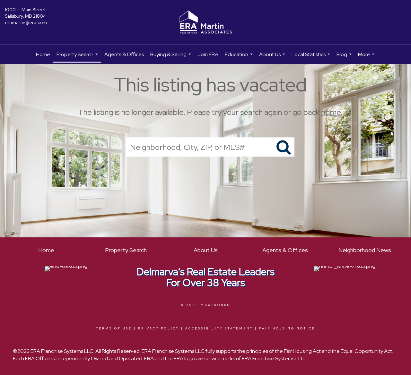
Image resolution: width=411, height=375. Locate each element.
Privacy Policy (158, 328)
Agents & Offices (124, 54)
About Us (273, 57)
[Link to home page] (205, 22)
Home (43, 54)
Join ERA (207, 54)
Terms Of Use (114, 328)
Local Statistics (312, 57)
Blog (345, 57)
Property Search (78, 57)
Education (239, 57)
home (331, 112)
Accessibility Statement (219, 328)
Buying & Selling (171, 57)
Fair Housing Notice (287, 328)
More (367, 57)
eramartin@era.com (26, 22)
